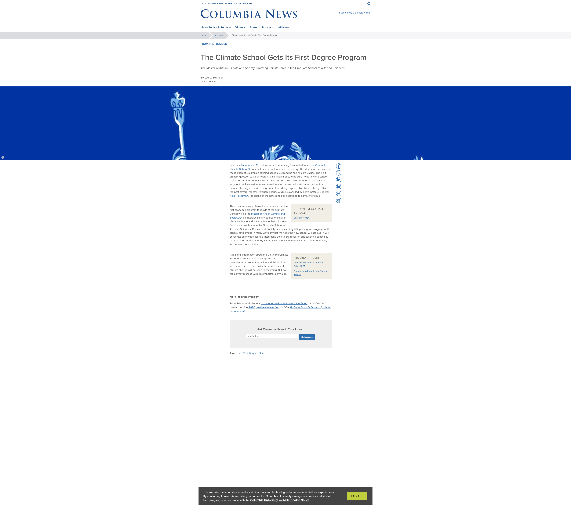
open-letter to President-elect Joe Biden (284, 303)
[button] (338, 166)
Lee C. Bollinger (247, 353)
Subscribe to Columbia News (354, 12)
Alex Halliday (237, 196)
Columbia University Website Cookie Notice (280, 500)
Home (203, 35)
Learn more (300, 217)
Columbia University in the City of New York (226, 3)
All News (219, 35)
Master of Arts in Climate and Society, (257, 216)
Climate (262, 353)
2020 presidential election (263, 307)
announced (248, 165)
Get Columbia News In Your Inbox (279, 329)
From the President (215, 44)
